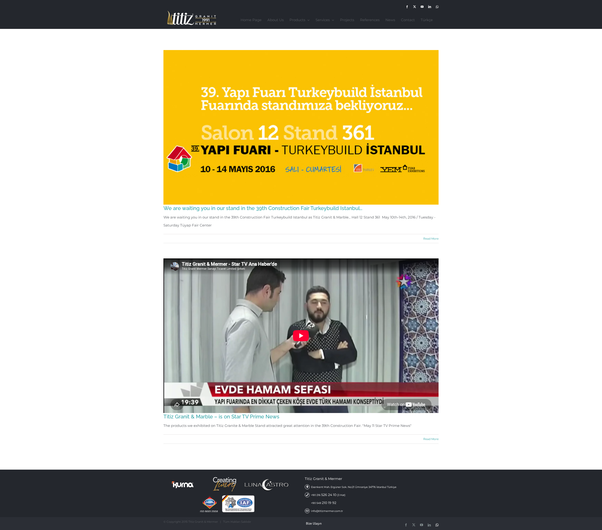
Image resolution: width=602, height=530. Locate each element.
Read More (431, 238)
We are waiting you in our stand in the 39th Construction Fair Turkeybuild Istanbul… (262, 208)
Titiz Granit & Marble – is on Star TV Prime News (221, 416)
